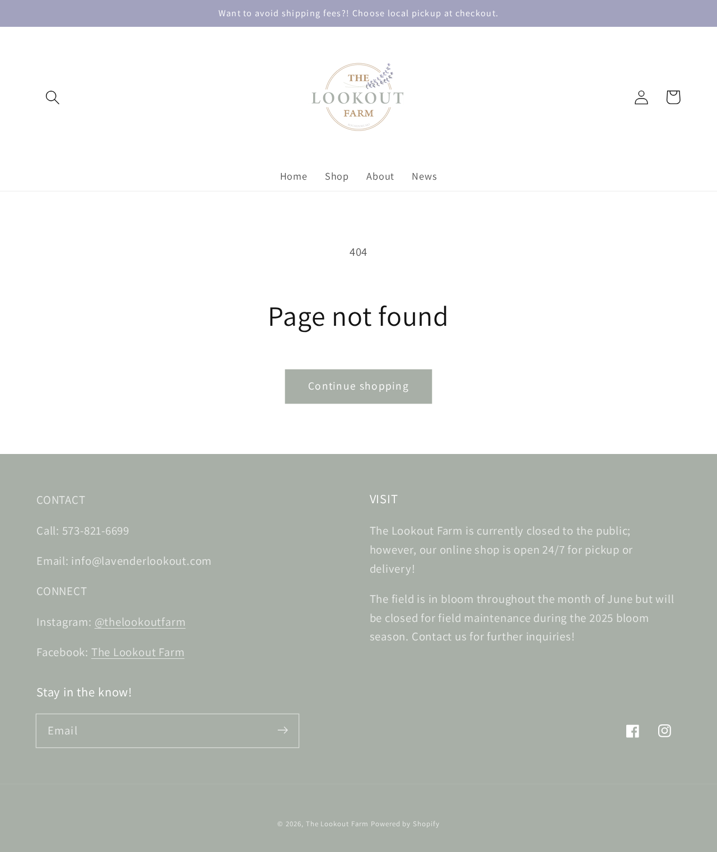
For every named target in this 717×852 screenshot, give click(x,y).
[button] (52, 97)
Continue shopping (358, 385)
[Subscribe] (283, 730)
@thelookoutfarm (140, 621)
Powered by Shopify (405, 823)
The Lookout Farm (137, 651)
